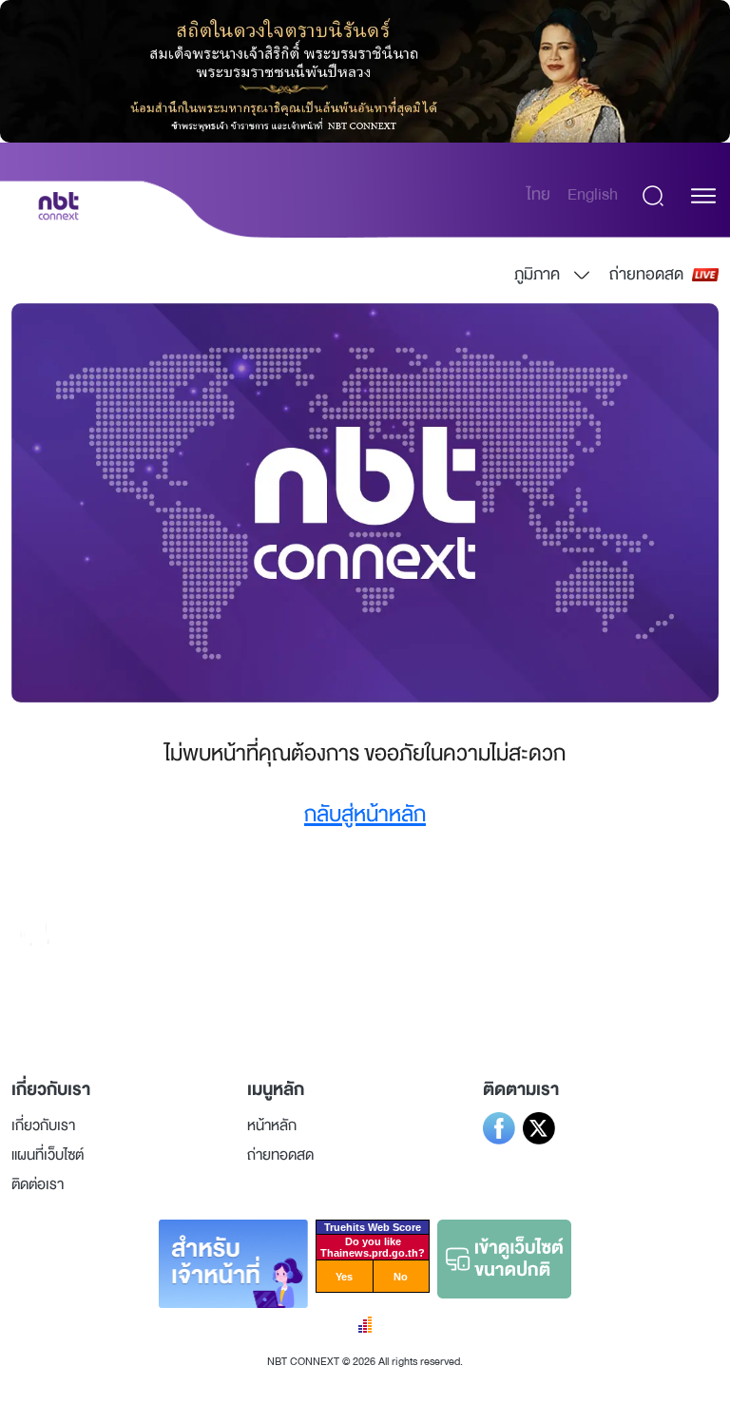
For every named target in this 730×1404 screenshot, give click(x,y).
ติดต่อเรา (37, 1184)
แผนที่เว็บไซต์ (47, 1155)
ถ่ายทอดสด (646, 274)
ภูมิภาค (537, 274)
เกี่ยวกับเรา (43, 1125)
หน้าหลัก (272, 1125)
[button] (703, 196)
